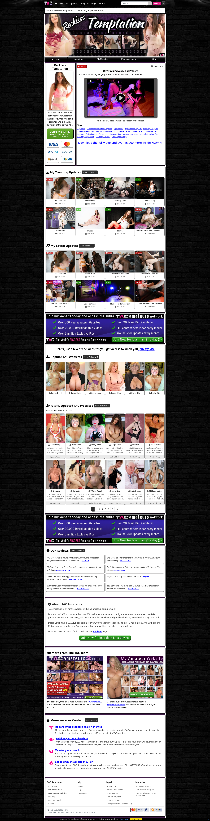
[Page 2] (108, 509)
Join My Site (147, 349)
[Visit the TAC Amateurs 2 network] (75, 678)
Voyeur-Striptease (130, 134)
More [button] (100, 3)
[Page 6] (112, 509)
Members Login (128, 59)
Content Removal (114, 800)
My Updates (102, 59)
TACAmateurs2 (94, 701)
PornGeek (85, 561)
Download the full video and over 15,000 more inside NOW (118, 143)
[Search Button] (150, 3)
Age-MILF (81, 129)
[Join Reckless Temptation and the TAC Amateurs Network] (53, 144)
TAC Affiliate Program (145, 790)
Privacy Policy (123, 819)
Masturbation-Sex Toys (149, 134)
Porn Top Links (133, 589)
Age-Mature (118, 129)
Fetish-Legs (103, 134)
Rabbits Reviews (83, 589)
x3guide (146, 576)
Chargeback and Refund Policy (119, 804)
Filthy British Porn (63, 570)
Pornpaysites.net (76, 579)
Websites (63, 3)
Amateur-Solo (115, 134)
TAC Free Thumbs (55, 800)
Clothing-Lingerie (150, 129)
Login (93, 3)
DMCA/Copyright (114, 797)
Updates (74, 3)
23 (116, 509)
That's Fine (136, 819)
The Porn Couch (119, 570)
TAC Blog (51, 797)
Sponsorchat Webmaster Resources (146, 794)
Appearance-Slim (124, 131)
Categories (84, 3)
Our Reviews (53, 786)
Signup (157, 3)
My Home (56, 59)
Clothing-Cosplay (103, 136)
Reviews (97, 631)
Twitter (51, 804)
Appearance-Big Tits (133, 129)
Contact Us (82, 793)
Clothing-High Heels (85, 136)
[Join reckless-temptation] (121, 98)
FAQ (79, 790)
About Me (78, 59)
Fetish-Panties (91, 134)
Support (81, 786)
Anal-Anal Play (138, 131)
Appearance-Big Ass (85, 131)
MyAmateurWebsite (116, 704)
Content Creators (143, 786)
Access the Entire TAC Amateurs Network (60, 133)
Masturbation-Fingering (105, 131)
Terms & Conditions (115, 790)
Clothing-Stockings (119, 136)
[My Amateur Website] (135, 678)
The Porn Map (125, 561)
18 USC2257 (112, 786)
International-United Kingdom (99, 129)
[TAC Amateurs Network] (48, 3)
